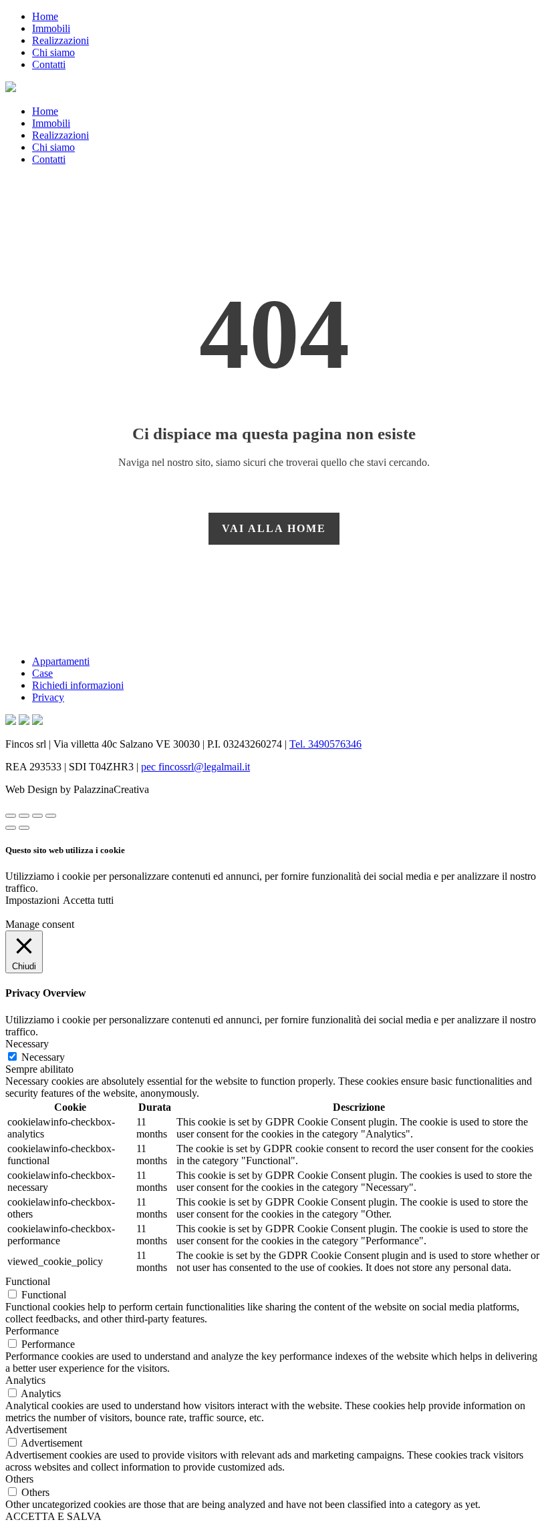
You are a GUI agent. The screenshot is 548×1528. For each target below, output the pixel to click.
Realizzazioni (60, 40)
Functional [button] (27, 1281)
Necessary (43, 1057)
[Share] (24, 816)
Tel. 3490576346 (325, 744)
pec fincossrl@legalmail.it (195, 766)
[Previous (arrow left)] (10, 828)
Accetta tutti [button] (88, 900)
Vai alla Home (274, 528)
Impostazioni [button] (32, 900)
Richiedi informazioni (78, 685)
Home (45, 16)
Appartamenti (61, 661)
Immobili (51, 28)
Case (42, 673)
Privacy (48, 697)
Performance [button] (32, 1330)
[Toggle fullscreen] (37, 816)
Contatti (48, 64)
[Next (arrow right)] (24, 828)
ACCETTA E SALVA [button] (53, 1516)
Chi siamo (53, 52)
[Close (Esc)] (10, 816)
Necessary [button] (27, 1043)
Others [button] (19, 1479)
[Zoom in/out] (50, 816)
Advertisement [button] (36, 1429)
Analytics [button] (25, 1380)
